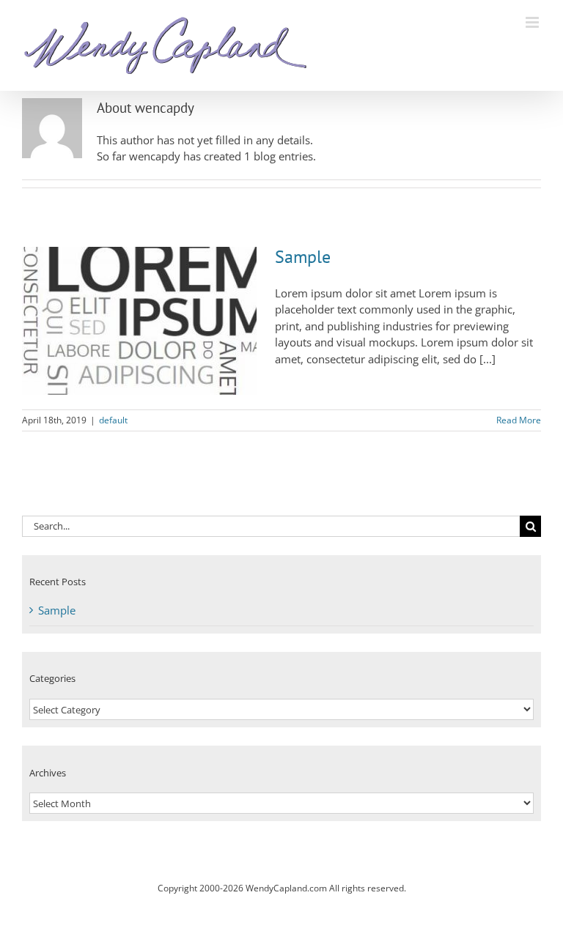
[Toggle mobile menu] (533, 22)
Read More (518, 420)
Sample (303, 256)
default (113, 420)
